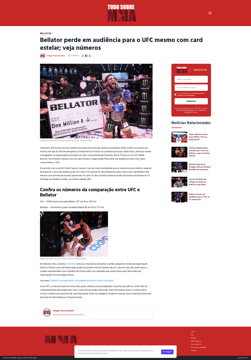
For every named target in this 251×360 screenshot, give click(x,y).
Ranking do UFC (196, 344)
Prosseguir (167, 351)
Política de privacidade (198, 347)
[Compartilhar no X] (90, 55)
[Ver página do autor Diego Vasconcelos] (42, 55)
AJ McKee (71, 264)
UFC (192, 335)
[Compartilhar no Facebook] (86, 55)
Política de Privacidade (185, 95)
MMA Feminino (196, 341)
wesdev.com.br (243, 358)
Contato (194, 350)
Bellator (193, 338)
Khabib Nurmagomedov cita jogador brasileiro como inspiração (81, 281)
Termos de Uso (198, 93)
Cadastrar (191, 101)
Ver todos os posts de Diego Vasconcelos (68, 315)
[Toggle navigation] (210, 13)
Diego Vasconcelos (56, 56)
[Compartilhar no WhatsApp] (83, 55)
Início (193, 332)
